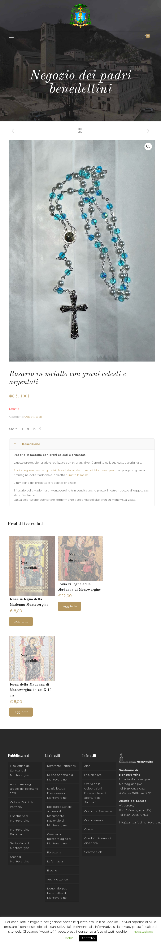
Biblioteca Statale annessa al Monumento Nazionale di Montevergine (59, 816)
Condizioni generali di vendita (97, 841)
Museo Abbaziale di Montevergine (60, 777)
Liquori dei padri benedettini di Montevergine (58, 893)
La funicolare (93, 774)
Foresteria (54, 852)
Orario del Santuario (98, 811)
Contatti (89, 829)
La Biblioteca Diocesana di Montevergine (57, 793)
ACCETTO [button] (88, 938)
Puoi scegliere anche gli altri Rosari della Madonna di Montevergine (64, 470)
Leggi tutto (21, 621)
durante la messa (77, 475)
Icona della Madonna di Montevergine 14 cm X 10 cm (31, 690)
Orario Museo (93, 820)
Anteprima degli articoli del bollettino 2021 (24, 788)
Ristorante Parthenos (61, 765)
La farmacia (55, 861)
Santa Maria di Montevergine (20, 845)
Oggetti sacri (33, 416)
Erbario (52, 870)
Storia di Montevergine (20, 859)
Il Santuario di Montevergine (20, 818)
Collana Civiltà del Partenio (22, 805)
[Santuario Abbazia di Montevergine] (80, 15)
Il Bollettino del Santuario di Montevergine (20, 770)
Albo (87, 765)
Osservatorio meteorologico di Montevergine (59, 838)
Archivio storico (57, 879)
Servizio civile (93, 852)
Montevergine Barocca (20, 832)
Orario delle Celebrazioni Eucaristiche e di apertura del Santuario (95, 793)
